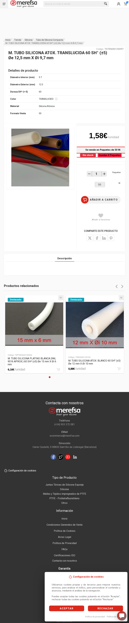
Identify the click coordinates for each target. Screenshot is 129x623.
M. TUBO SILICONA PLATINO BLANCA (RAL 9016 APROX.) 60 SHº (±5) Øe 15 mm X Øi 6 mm (32, 361)
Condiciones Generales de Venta (64, 524)
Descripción (64, 258)
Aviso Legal (64, 537)
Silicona (28, 40)
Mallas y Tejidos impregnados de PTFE (64, 493)
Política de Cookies (64, 530)
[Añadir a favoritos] (60, 297)
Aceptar (66, 608)
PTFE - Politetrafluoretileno (64, 498)
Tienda (17, 40)
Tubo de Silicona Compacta (49, 40)
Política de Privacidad (65, 543)
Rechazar (105, 608)
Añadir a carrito (104, 199)
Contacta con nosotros (64, 560)
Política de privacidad (95, 616)
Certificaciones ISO (64, 555)
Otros (64, 502)
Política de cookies (115, 616)
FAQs (64, 549)
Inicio (8, 40)
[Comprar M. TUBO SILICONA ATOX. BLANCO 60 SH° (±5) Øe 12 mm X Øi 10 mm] (119, 369)
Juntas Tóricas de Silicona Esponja (64, 484)
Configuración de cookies (22, 470)
